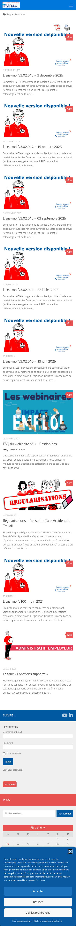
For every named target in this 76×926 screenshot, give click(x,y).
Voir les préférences (38, 912)
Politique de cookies (22, 921)
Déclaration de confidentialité (48, 921)
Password (8, 743)
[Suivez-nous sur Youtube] (64, 715)
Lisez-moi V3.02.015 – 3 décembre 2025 (33, 75)
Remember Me (14, 753)
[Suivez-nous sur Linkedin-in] (70, 715)
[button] (70, 851)
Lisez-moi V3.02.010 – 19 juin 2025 (29, 361)
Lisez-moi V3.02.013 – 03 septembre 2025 (34, 218)
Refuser (38, 902)
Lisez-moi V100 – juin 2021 (23, 601)
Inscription (9, 784)
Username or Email (12, 732)
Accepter (38, 891)
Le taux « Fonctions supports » (25, 674)
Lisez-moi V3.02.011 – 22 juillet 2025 (30, 290)
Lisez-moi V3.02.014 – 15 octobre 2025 (32, 147)
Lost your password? (13, 770)
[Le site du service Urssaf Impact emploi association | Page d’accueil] (14, 5)
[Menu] (71, 5)
